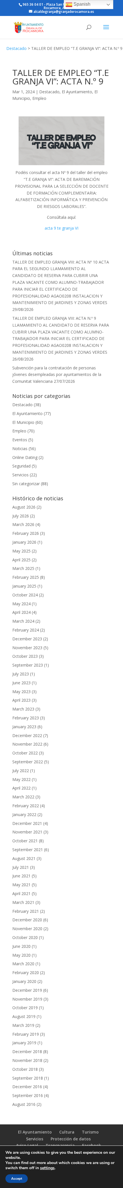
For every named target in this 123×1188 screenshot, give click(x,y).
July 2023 (20, 674)
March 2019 (23, 1025)
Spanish (81, 4)
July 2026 (20, 516)
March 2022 (23, 797)
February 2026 (25, 533)
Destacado (16, 48)
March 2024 (23, 621)
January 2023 (24, 726)
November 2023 (27, 647)
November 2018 (27, 1060)
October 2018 (25, 1069)
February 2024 (25, 630)
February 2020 (25, 972)
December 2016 (27, 1086)
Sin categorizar (26, 483)
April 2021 (21, 893)
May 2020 (21, 955)
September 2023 (27, 665)
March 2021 (23, 902)
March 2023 (23, 709)
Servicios (20, 474)
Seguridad (21, 466)
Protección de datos (71, 1139)
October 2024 (25, 595)
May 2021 (21, 884)
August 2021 (23, 858)
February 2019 (25, 1034)
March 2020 (23, 963)
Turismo (90, 1132)
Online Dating (24, 457)
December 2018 (27, 1051)
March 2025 (23, 568)
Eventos (19, 439)
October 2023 (25, 656)
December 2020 (27, 919)
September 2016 (27, 1095)
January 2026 (24, 542)
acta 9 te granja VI (61, 228)
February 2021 (25, 911)
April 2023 (21, 700)
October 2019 (25, 1007)
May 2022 (21, 779)
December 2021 (27, 823)
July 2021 (20, 867)
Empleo (39, 98)
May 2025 (21, 551)
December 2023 (27, 638)
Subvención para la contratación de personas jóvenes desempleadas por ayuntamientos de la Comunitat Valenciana (56, 374)
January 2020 (24, 981)
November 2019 (27, 999)
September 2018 (27, 1078)
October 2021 (25, 840)
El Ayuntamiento (77, 91)
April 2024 (21, 612)
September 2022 (27, 761)
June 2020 (21, 946)
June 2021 (21, 876)
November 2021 (27, 832)
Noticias (19, 448)
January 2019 (24, 1042)
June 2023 (21, 682)
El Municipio (23, 422)
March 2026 (23, 524)
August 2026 (23, 507)
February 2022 (25, 805)
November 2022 (27, 744)
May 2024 (21, 603)
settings (47, 1168)
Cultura (66, 1132)
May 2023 (21, 691)
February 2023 (25, 718)
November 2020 (27, 928)
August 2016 (23, 1104)
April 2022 (21, 788)
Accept (16, 1178)
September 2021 (27, 849)
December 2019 (27, 990)
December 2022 (27, 735)
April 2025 (21, 559)
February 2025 (25, 577)
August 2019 (23, 1016)
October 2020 (25, 937)
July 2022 (20, 770)
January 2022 (24, 814)
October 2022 (25, 753)
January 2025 (24, 586)
